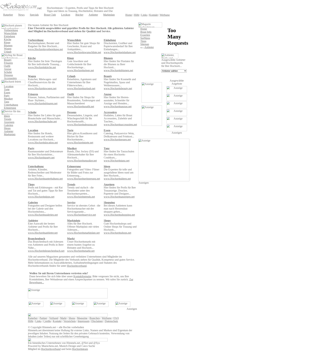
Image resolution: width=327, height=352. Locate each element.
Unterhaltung (11, 104)
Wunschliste (10, 33)
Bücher (79, 14)
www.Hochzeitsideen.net (117, 178)
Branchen (94, 318)
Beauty (8, 59)
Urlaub (7, 51)
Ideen (7, 116)
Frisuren (8, 62)
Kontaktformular (82, 276)
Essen (7, 92)
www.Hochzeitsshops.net (117, 232)
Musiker (8, 98)
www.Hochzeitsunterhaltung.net (45, 178)
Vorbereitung (11, 30)
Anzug (7, 69)
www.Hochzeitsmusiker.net (82, 160)
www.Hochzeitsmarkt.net (81, 250)
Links (144, 14)
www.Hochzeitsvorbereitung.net (45, 49)
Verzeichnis (69, 321)
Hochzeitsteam (80, 349)
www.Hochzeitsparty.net (41, 157)
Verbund (53, 318)
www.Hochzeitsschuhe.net (42, 121)
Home (128, 14)
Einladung (9, 36)
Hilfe (136, 14)
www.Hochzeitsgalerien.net (43, 214)
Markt (63, 318)
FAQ (116, 318)
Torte (7, 89)
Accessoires (10, 78)
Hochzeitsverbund (77, 265)
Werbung (165, 14)
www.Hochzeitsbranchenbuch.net (46, 250)
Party (7, 95)
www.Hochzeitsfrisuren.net (42, 103)
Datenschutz (111, 321)
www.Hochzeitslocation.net (43, 142)
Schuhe (8, 72)
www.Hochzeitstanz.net (116, 160)
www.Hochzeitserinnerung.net (83, 178)
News (21, 14)
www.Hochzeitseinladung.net (120, 52)
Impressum (83, 321)
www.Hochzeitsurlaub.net (81, 88)
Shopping (109, 202)
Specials (34, 14)
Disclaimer (97, 321)
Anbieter (93, 14)
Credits (47, 321)
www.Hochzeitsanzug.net (117, 106)
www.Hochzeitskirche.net (42, 67)
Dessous (8, 75)
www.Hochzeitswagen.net (42, 88)
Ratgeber (8, 14)
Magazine (82, 318)
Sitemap (144, 44)
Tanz (6, 101)
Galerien (8, 125)
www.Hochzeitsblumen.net (118, 70)
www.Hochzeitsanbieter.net (43, 232)
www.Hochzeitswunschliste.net (84, 52)
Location (8, 86)
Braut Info (145, 31)
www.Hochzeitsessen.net (117, 139)
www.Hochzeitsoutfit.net (80, 106)
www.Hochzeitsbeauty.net (118, 88)
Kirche (7, 39)
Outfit (7, 66)
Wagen (7, 48)
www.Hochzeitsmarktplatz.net (83, 232)
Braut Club (50, 14)
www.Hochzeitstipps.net (41, 196)
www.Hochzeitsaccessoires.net (120, 124)
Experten (145, 35)
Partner (43, 318)
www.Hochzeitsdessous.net (82, 124)
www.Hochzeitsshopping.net (119, 214)
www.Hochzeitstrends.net (81, 196)
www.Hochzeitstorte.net (80, 142)
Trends (7, 119)
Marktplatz (109, 14)
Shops (7, 128)
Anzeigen (9, 122)
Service (71, 202)
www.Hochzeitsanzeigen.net (119, 196)
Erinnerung (10, 107)
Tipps (31, 184)
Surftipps (145, 38)
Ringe (7, 42)
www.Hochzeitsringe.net (80, 70)
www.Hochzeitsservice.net (81, 214)
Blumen (8, 45)
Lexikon (65, 14)
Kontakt (153, 14)
